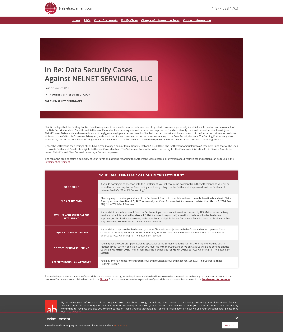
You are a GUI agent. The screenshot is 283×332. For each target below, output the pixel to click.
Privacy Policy (120, 325)
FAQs (87, 20)
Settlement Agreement (57, 162)
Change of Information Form (160, 20)
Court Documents (106, 20)
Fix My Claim (129, 20)
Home (76, 20)
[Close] (236, 318)
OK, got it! (230, 325)
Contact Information (197, 20)
